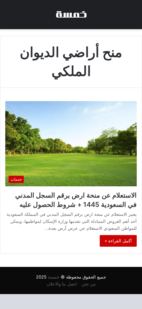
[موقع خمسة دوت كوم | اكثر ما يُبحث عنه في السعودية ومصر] (71, 15)
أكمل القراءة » (118, 240)
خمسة (53, 276)
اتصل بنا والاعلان (62, 283)
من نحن (89, 283)
